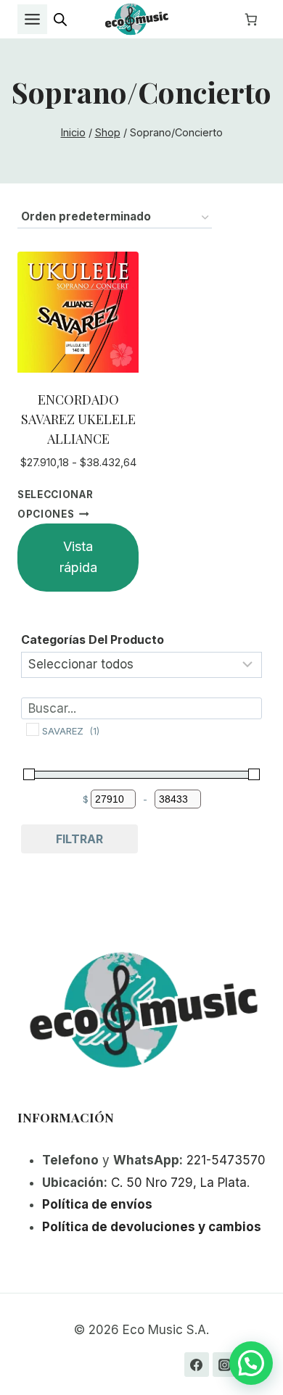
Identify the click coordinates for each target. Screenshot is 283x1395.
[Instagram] (225, 1364)
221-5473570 (226, 1160)
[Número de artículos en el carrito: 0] (251, 19)
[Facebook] (196, 1364)
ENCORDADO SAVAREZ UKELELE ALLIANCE (78, 419)
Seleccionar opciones (55, 504)
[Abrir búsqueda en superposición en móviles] (60, 19)
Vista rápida (78, 557)
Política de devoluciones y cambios (151, 1227)
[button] (251, 1363)
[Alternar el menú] (32, 19)
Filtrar (79, 839)
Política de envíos (97, 1204)
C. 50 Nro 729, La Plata (179, 1182)
